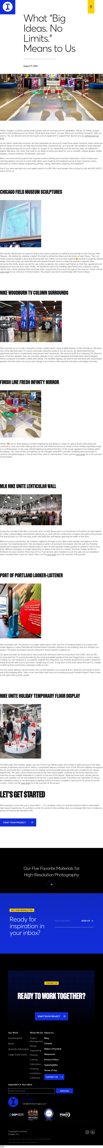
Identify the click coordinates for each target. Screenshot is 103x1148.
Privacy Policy (51, 1059)
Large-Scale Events (17, 1054)
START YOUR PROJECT (14, 822)
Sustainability (51, 1065)
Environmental (15, 1038)
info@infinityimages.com (34, 1103)
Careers (48, 1043)
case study (5, 272)
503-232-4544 (29, 1099)
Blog (46, 1038)
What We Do (36, 1032)
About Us (49, 1032)
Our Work (13, 1032)
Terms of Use (50, 1070)
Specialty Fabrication (18, 1049)
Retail (11, 1043)
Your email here (62, 920)
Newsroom (49, 1054)
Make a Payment (52, 1048)
